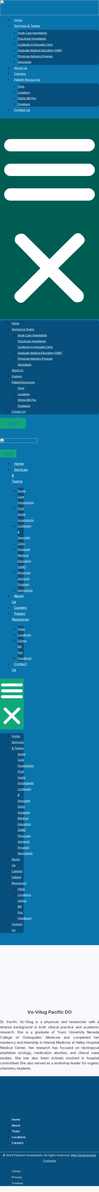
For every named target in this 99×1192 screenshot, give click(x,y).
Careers (20, 73)
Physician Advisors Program (35, 56)
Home (18, 20)
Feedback (24, 104)
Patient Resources (27, 79)
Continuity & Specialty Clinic (35, 44)
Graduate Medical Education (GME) (40, 50)
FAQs (21, 86)
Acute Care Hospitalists (32, 33)
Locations (24, 92)
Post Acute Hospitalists (32, 38)
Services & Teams (27, 26)
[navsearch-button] (13, 434)
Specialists (24, 62)
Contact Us (22, 110)
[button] (49, 219)
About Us (20, 68)
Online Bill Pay (27, 98)
